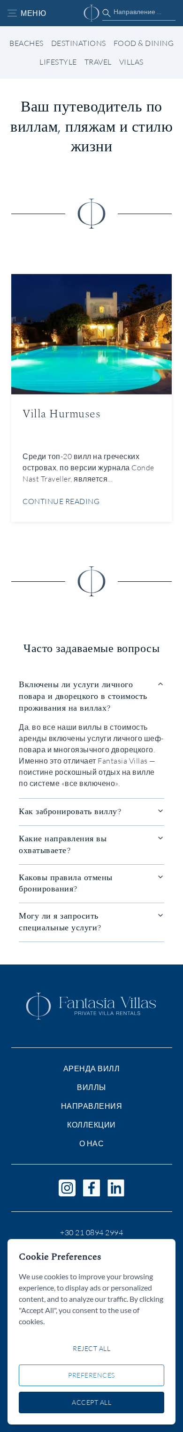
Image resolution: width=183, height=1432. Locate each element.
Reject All (91, 1348)
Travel (98, 62)
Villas (131, 62)
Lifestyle (58, 62)
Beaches (26, 43)
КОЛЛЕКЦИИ (91, 1124)
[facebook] (91, 1188)
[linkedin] (115, 1188)
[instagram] (67, 1188)
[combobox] (138, 11)
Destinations (78, 43)
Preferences (91, 1375)
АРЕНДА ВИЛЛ (91, 1068)
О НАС (91, 1143)
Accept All (91, 1402)
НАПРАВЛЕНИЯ (91, 1106)
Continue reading (61, 500)
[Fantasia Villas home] (91, 13)
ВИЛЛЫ (91, 1087)
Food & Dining (144, 43)
